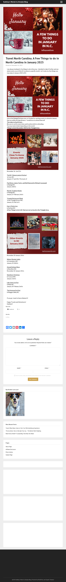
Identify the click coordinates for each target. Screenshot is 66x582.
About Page (9, 446)
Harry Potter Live (12, 206)
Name (19, 368)
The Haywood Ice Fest (13, 290)
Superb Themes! (50, 579)
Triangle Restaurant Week (15, 198)
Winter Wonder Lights (13, 259)
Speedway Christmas (13, 275)
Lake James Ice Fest (13, 282)
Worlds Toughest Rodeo (14, 191)
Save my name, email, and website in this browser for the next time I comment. (33, 375)
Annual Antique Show (13, 267)
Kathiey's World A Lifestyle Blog (15, 2)
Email (47, 368)
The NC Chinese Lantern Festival (16, 175)
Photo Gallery (9, 452)
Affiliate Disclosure (11, 449)
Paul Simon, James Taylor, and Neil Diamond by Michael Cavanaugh (27, 183)
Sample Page (9, 455)
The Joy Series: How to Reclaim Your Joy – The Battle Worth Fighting (23, 431)
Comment (33, 345)
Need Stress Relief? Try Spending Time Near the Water (20, 433)
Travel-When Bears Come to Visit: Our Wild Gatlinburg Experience (23, 428)
